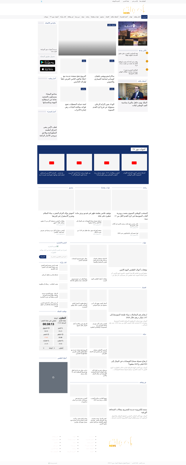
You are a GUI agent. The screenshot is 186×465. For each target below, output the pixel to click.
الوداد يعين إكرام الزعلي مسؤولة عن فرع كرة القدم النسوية (103, 107)
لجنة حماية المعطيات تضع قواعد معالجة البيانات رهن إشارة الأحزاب (75, 107)
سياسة (83, 89)
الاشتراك (42, 256)
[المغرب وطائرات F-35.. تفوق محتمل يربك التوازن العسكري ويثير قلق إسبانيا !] (107, 162)
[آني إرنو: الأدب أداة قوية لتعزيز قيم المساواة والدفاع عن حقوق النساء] (63, 305)
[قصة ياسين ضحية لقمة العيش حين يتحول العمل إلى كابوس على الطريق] (63, 268)
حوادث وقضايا (95, 17)
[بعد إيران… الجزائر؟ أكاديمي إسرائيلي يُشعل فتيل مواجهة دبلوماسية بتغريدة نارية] (52, 162)
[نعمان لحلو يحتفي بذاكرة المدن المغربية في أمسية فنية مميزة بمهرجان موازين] (78, 411)
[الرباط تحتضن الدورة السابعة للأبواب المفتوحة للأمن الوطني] (134, 162)
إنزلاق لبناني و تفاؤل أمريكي (50, 275)
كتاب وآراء (63, 17)
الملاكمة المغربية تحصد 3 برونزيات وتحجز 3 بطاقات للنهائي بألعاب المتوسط (128, 71)
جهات (130, 17)
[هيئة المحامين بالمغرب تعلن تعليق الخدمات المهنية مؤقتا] (143, 56)
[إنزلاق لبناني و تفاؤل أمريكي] (63, 277)
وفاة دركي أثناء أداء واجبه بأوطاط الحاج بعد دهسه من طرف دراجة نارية (128, 63)
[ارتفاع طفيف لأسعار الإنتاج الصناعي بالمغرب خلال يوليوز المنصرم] (78, 296)
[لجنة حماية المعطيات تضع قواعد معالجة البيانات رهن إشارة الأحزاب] (73, 94)
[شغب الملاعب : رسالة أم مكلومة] (63, 286)
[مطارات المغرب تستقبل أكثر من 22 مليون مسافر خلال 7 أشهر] (70, 223)
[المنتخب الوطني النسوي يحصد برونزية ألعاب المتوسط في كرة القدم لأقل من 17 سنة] (130, 200)
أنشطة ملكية (114, 17)
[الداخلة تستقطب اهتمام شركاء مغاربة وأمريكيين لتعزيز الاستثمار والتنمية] (98, 251)
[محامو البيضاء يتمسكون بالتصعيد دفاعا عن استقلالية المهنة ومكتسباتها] (47, 86)
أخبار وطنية (137, 17)
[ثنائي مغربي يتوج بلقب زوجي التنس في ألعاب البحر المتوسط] (143, 226)
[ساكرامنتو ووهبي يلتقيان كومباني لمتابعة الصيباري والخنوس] (101, 65)
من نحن (134, 1)
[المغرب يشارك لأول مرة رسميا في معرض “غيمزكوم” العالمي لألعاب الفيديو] (70, 233)
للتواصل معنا (143, 1)
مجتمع (102, 17)
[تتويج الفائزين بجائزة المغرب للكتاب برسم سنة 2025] (98, 390)
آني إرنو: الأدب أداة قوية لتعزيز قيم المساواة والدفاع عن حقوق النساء (49, 304)
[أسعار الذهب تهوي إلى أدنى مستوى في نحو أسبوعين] (98, 296)
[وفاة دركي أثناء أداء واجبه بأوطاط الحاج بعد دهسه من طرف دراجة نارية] (143, 64)
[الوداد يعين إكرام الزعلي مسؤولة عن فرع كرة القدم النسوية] (101, 94)
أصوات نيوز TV (54, 17)
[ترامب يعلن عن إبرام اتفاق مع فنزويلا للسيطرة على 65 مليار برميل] (78, 362)
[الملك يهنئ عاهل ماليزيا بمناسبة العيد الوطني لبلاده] (132, 91)
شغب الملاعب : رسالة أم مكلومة (48, 284)
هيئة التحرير (126, 1)
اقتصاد (107, 17)
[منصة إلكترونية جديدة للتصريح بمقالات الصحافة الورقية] (127, 395)
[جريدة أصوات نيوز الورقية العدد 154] (47, 36)
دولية (82, 17)
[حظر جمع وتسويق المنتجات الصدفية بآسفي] (78, 251)
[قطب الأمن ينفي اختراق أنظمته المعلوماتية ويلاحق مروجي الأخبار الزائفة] (47, 119)
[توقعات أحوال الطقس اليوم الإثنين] (127, 256)
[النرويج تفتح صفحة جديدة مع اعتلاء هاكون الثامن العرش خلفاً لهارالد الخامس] (73, 65)
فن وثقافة (70, 17)
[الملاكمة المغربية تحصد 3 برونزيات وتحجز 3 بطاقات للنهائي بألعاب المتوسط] (143, 72)
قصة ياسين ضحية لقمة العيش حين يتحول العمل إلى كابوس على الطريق (49, 267)
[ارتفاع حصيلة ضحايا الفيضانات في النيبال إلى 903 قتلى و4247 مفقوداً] (107, 223)
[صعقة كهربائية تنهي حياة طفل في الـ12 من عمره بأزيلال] (107, 233)
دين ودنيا (77, 17)
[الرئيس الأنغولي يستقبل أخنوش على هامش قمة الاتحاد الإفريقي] (98, 342)
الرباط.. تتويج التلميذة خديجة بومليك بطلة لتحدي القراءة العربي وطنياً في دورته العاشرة (49, 295)
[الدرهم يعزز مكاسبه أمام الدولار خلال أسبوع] (78, 316)
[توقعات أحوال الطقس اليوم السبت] (98, 271)
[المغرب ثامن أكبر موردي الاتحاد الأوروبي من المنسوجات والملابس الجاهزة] (98, 316)
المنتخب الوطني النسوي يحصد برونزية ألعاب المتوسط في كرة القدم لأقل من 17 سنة (131, 216)
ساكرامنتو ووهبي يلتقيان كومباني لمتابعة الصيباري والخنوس (104, 79)
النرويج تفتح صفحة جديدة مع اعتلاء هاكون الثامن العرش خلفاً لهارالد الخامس (73, 79)
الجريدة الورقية (116, 1)
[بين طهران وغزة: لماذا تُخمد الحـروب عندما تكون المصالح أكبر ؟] (79, 162)
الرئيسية (144, 17)
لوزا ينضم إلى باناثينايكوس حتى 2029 (128, 233)
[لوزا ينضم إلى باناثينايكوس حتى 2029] (143, 235)
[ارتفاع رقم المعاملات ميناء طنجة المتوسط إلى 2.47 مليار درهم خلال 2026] (127, 301)
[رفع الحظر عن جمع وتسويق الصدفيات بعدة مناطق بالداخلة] (78, 271)
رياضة (87, 17)
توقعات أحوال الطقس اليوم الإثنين (133, 270)
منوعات (46, 17)
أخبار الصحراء (124, 17)
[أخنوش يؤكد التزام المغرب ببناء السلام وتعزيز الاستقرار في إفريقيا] (56, 200)
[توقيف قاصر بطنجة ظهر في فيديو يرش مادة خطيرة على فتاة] (93, 200)
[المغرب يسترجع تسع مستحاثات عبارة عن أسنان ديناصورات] (78, 390)
